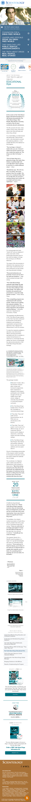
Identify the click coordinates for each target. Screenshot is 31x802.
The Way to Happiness (13, 71)
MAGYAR (16, 774)
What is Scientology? (10, 789)
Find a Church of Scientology (20, 783)
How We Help (5, 71)
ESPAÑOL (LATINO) (6, 776)
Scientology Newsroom (20, 789)
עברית (13, 773)
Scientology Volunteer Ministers (12, 791)
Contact (11, 783)
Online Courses (24, 782)
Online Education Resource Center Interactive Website (13, 654)
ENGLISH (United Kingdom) (20, 772)
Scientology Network (18, 788)
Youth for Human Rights (7, 795)
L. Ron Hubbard (5, 781)
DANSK (3, 773)
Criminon (12, 793)
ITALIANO (4, 777)
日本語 (17, 773)
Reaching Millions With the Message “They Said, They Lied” (15, 647)
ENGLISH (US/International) (8, 772)
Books (19, 782)
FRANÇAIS (8, 773)
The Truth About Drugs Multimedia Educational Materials (13, 643)
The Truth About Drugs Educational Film (14, 650)
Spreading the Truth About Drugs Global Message (14, 658)
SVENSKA (25, 774)
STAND (24, 792)
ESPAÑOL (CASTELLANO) (16, 776)
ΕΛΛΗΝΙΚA (25, 776)
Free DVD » (15, 694)
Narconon (17, 793)
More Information (5, 783)
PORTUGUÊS (10, 777)
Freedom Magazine (18, 792)
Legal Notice (23, 800)
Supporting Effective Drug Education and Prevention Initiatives (14, 635)
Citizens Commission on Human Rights (20, 795)
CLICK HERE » (15, 717)
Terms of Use (17, 800)
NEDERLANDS (6, 774)
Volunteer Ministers (11, 782)
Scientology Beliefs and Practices (16, 781)
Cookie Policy (11, 800)
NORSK (20, 774)
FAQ (16, 782)
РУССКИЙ (21, 773)
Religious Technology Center (13, 790)
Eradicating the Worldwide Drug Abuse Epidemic (14, 639)
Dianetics (11, 788)
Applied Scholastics (22, 70)
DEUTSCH (12, 774)
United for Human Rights (21, 794)
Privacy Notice (4, 800)
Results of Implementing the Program (14, 664)
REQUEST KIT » (15, 753)
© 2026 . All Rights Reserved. (14, 799)
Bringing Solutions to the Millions (13, 661)
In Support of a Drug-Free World (8, 794)
